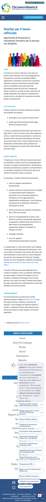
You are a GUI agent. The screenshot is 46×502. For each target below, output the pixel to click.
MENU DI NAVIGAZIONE (23, 333)
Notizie (22, 347)
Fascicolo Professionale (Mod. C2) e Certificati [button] (28, 437)
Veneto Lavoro (24, 323)
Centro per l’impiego (33, 299)
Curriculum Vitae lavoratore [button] (30, 431)
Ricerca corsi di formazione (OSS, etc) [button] (30, 470)
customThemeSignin (33, 17)
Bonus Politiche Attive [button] (28, 419)
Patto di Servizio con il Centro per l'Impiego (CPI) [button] (29, 458)
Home (22, 338)
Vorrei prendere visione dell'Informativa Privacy (28, 405)
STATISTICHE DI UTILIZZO (28, 496)
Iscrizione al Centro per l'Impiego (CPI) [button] (28, 444)
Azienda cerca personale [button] (29, 481)
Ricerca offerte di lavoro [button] (28, 476)
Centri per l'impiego (22, 342)
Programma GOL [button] (26, 464)
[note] (31, 381)
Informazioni (22, 355)
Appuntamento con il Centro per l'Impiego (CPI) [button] (30, 451)
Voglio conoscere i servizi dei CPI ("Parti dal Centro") (29, 412)
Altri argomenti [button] (25, 486)
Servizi (22, 351)
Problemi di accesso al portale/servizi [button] (28, 425)
